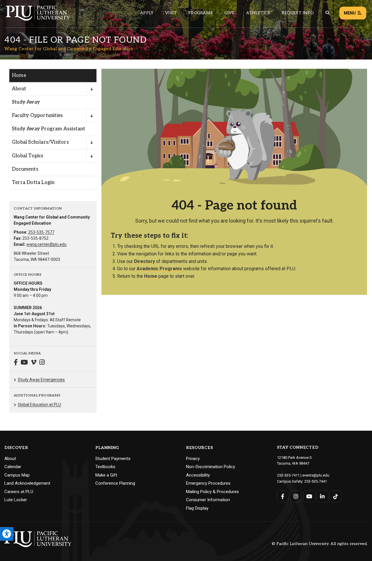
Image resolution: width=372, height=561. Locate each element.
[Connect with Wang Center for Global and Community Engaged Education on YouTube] (24, 363)
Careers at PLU (18, 491)
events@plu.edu (315, 475)
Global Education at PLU (39, 404)
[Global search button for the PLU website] (327, 13)
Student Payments (112, 458)
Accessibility (198, 475)
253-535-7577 (41, 232)
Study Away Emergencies (41, 379)
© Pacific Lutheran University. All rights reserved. (320, 544)
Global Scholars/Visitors (40, 142)
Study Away (26, 102)
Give (229, 12)
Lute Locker (15, 499)
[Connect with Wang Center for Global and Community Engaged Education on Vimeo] (33, 363)
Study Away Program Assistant (48, 129)
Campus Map (17, 475)
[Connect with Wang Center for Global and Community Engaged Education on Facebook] (16, 363)
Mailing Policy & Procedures (212, 491)
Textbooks (105, 466)
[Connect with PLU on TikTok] (336, 496)
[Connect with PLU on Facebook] (283, 496)
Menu (350, 13)
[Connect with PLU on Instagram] (296, 496)
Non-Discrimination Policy (210, 466)
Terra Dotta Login (33, 182)
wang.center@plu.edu (46, 244)
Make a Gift (106, 475)
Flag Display (197, 508)
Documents (25, 169)
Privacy (193, 458)
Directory (144, 261)
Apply (146, 12)
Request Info (298, 12)
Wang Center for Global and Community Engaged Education (68, 48)
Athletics (258, 12)
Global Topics (28, 156)
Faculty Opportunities (37, 115)
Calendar (12, 466)
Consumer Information (208, 499)
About (19, 89)
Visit (171, 12)
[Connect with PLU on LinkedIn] (322, 496)
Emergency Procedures (208, 483)
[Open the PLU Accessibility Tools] (6, 534)
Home (19, 75)
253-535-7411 (288, 475)
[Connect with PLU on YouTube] (309, 496)
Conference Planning (115, 483)
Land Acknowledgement (27, 483)
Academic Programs (159, 268)
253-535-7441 (315, 481)
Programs (200, 12)
